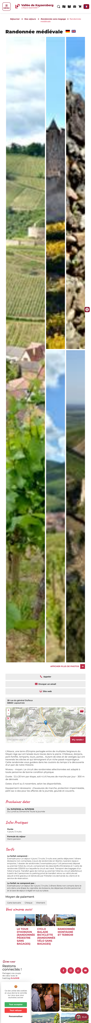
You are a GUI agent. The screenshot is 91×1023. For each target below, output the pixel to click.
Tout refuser (16, 1010)
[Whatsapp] (78, 970)
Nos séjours (30, 19)
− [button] (8, 713)
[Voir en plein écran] (8, 718)
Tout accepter (16, 1004)
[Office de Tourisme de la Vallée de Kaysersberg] (56, 193)
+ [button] (8, 710)
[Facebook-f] (63, 970)
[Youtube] (85, 970)
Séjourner (15, 19)
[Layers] (81, 711)
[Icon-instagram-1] (71, 970)
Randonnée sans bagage (53, 19)
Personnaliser (16, 1016)
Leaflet (83, 732)
